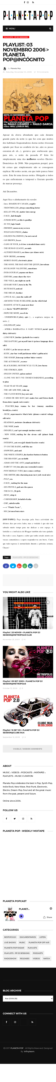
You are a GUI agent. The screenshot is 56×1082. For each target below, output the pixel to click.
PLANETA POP (17, 1048)
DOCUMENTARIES (28, 937)
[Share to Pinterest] (35, 566)
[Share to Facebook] (6, 566)
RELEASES (24, 958)
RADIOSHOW (10, 958)
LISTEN (42, 937)
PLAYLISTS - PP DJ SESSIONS (16, 37)
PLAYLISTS (32, 948)
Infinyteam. (29, 1051)
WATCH (46, 958)
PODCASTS (38, 953)
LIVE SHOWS (10, 942)
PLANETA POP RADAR (14, 948)
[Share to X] (13, 566)
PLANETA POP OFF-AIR (39, 942)
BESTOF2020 (10, 937)
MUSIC (22, 942)
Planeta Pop (16, 68)
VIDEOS (36, 958)
